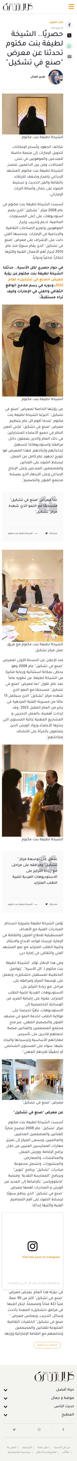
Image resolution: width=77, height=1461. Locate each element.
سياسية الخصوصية (19, 1452)
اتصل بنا (11, 1447)
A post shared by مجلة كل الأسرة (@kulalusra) (31, 1283)
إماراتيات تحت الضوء (47, 1345)
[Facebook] (69, 25)
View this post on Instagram (41, 1257)
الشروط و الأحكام (46, 1452)
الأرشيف (27, 1447)
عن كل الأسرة (62, 1447)
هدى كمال (38, 77)
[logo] (18, 7)
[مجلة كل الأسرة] (38, 1376)
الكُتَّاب (65, 1452)
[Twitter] (69, 35)
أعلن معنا (43, 1447)
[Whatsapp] (69, 46)
